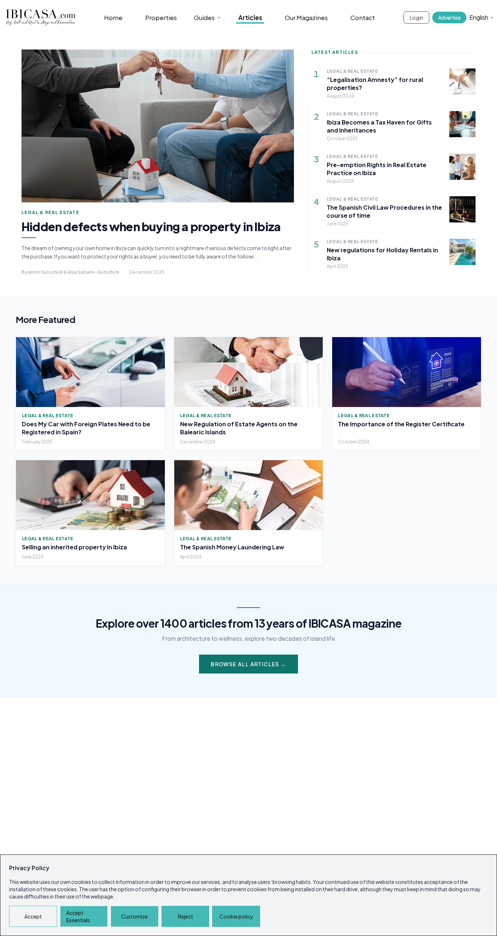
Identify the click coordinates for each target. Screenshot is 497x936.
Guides (204, 17)
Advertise (449, 17)
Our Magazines (306, 17)
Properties (161, 17)
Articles (250, 17)
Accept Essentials (78, 916)
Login (416, 17)
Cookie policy (236, 916)
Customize (134, 916)
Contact (362, 17)
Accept (33, 916)
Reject (185, 916)
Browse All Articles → (248, 664)
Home (113, 17)
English (478, 17)
